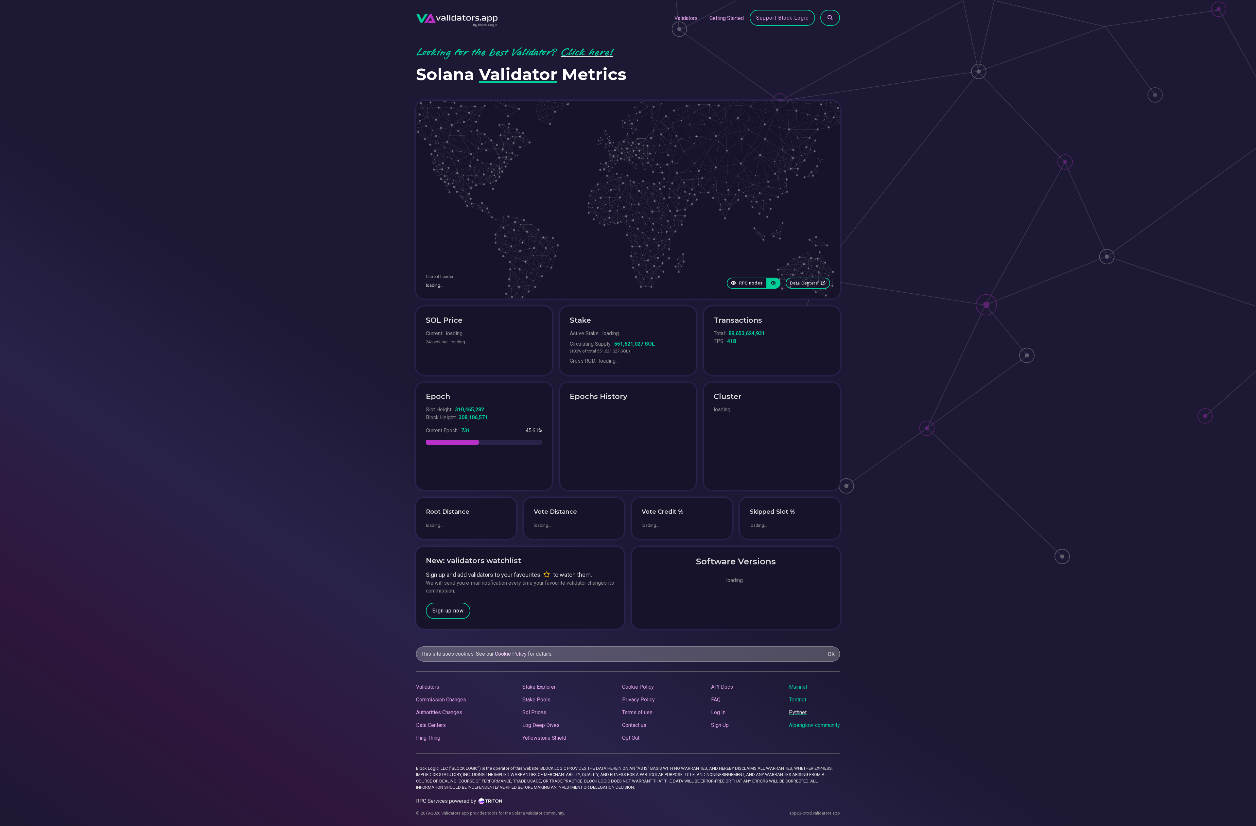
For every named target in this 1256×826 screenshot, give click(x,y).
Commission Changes (441, 700)
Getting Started (726, 18)
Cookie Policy (511, 654)
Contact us (634, 725)
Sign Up (720, 725)
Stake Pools (536, 700)
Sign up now (448, 611)
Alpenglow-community (814, 725)
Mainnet (798, 687)
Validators (686, 18)
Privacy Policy (638, 700)
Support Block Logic (782, 18)
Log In (718, 712)
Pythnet (798, 712)
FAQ (716, 700)
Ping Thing (428, 738)
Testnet (797, 700)
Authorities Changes (439, 712)
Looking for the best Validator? (514, 52)
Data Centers (804, 283)
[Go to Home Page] (457, 18)
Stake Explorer (539, 687)
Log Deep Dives (541, 725)
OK (831, 654)
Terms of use (637, 712)
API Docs (722, 687)
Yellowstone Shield (544, 738)
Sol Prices (534, 712)
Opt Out (630, 738)
